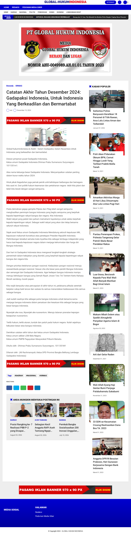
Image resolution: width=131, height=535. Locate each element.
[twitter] (7, 2)
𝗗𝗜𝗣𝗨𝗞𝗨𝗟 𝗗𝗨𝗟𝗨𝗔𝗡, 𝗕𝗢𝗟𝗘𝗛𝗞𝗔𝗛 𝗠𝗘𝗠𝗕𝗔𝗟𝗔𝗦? (44, 17)
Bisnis (51, 12)
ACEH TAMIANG (41, 420)
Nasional (23, 12)
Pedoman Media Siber (32, 7)
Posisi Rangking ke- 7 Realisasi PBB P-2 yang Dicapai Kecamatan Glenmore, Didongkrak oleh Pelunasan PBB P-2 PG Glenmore (21, 428)
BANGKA (62, 420)
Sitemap (110, 2)
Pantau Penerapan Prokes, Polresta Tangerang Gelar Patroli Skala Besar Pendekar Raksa (106, 239)
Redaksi (15, 7)
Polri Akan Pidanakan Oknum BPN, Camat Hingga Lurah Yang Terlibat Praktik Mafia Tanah (104, 160)
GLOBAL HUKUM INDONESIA (72, 531)
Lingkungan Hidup (73, 12)
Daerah (14, 12)
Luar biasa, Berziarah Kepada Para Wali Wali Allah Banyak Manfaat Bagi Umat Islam (104, 279)
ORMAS (18, 86)
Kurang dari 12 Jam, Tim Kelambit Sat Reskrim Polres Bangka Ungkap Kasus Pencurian (90, 17)
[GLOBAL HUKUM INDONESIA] (65, 3)
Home (6, 7)
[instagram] (10, 2)
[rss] (29, 514)
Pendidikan (42, 12)
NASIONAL (31, 376)
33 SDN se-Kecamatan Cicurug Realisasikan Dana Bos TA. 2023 (107, 424)
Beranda (9, 86)
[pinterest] (30, 388)
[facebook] (3, 2)
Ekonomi (60, 12)
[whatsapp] (23, 388)
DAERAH (19, 376)
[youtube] (13, 2)
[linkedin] (37, 388)
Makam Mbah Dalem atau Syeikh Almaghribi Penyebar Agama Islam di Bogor (106, 319)
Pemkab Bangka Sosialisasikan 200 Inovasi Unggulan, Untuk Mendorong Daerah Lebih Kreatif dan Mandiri (69, 428)
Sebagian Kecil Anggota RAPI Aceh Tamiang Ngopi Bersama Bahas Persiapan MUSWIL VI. (45, 428)
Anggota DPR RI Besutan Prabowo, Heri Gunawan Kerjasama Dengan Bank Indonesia (105, 463)
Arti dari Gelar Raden (103, 354)
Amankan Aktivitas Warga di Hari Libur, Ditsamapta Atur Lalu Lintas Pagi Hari (106, 200)
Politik (32, 12)
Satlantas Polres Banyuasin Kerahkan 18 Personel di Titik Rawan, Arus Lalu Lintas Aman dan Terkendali (107, 117)
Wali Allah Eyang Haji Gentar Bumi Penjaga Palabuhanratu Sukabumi (106, 388)
